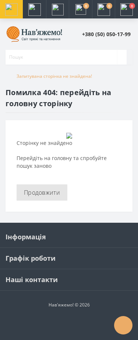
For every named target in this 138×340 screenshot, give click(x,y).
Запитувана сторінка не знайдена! (54, 76)
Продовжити (42, 192)
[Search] (122, 57)
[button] (57, 9)
